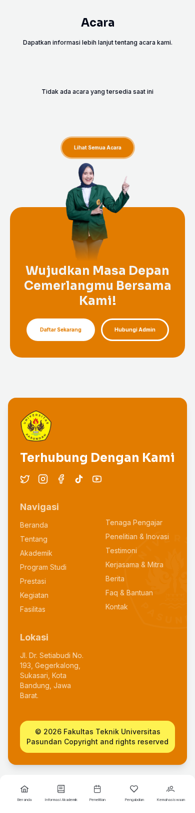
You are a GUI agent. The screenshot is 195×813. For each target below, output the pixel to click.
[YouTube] (97, 479)
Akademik (36, 553)
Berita (115, 578)
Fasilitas (33, 609)
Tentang (34, 539)
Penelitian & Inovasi (137, 536)
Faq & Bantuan (129, 592)
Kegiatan (34, 595)
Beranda (34, 525)
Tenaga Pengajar (134, 522)
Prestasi (33, 581)
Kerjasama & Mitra (135, 564)
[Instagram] (43, 479)
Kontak (117, 606)
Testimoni (121, 550)
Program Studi (43, 567)
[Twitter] (25, 479)
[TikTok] (79, 479)
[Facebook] (61, 479)
